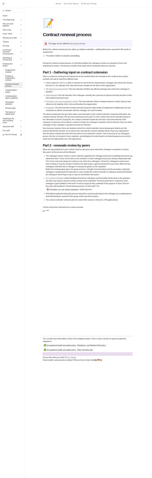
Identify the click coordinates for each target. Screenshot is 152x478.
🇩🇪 (98, 360)
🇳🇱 (93, 360)
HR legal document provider (57, 89)
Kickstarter (50, 108)
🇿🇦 (96, 360)
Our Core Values (71, 4)
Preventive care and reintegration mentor (62, 101)
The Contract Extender (55, 178)
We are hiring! (70, 357)
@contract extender (77, 43)
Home (58, 4)
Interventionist (51, 95)
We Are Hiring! (89, 4)
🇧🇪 (101, 360)
